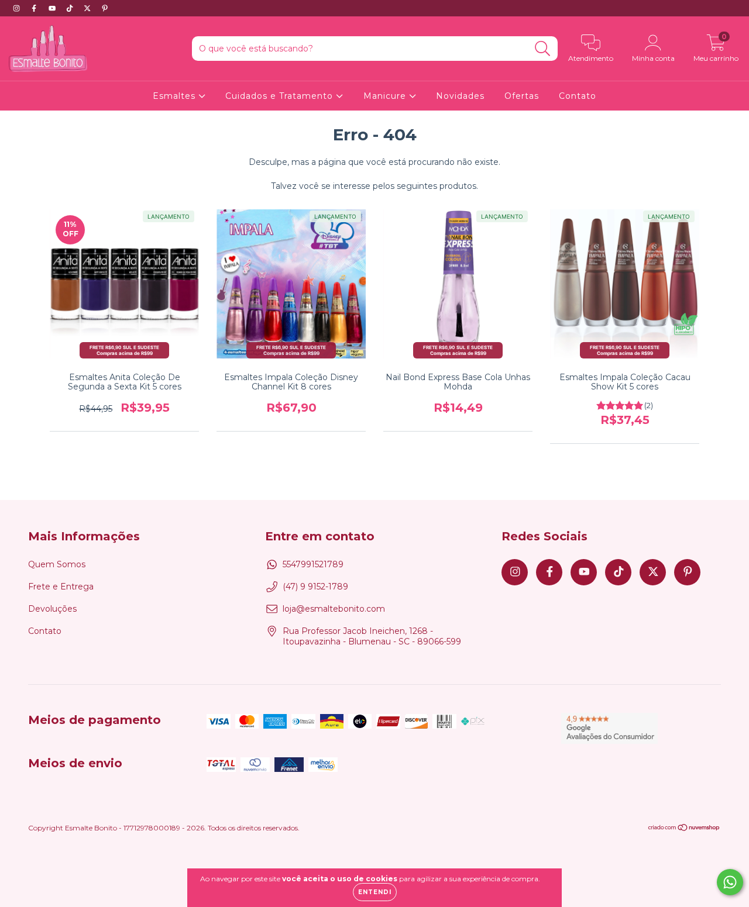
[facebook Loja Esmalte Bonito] (35, 8)
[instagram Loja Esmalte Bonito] (17, 8)
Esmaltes (175, 96)
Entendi (374, 892)
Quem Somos (56, 564)
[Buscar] (542, 49)
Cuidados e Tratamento (280, 96)
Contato (577, 96)
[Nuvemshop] (684, 829)
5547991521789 (313, 564)
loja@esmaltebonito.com (334, 608)
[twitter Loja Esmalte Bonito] (88, 8)
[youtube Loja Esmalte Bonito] (53, 8)
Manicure (386, 96)
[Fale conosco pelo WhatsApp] (730, 882)
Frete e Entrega (61, 586)
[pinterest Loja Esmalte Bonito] (104, 8)
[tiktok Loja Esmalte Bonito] (71, 8)
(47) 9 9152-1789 (315, 586)
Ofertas (521, 96)
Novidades (460, 96)
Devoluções (52, 608)
